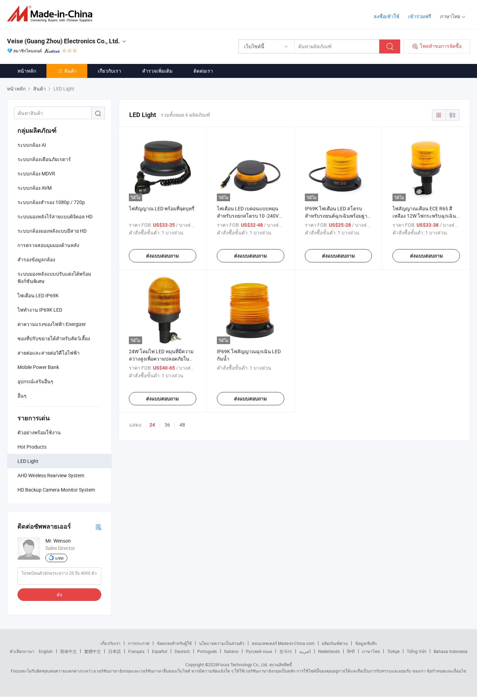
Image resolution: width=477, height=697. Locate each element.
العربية (305, 651)
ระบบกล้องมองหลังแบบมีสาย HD (52, 230)
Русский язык (259, 651)
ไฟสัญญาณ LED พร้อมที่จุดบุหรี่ (162, 208)
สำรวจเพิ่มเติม (157, 70)
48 (182, 424)
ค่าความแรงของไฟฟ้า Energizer (51, 324)
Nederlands (329, 651)
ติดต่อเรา (203, 70)
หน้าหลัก (26, 70)
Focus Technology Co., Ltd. (243, 664)
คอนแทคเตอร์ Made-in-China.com (283, 643)
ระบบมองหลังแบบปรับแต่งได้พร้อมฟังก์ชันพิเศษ (54, 277)
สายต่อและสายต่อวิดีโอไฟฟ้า (48, 352)
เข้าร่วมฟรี (419, 16)
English (46, 651)
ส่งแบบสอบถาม (162, 256)
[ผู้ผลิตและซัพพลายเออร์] (52, 14)
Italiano (231, 651)
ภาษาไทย (371, 651)
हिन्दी (351, 651)
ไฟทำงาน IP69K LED (39, 309)
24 (152, 425)
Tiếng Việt (416, 651)
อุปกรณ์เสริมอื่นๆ (35, 381)
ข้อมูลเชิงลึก (366, 643)
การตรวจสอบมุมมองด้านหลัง (48, 245)
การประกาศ (138, 643)
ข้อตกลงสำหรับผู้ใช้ (174, 643)
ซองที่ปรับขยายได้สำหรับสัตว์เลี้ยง (53, 338)
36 (167, 424)
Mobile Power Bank (38, 367)
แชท (59, 558)
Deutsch (182, 651)
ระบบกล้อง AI (31, 144)
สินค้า (70, 70)
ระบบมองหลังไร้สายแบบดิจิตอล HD (55, 216)
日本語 (114, 651)
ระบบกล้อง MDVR (36, 173)
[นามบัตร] (98, 526)
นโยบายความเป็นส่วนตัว (221, 643)
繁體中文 (92, 651)
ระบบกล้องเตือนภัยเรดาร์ (44, 159)
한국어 (285, 651)
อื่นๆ (22, 395)
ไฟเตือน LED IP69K (38, 295)
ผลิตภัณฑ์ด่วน (335, 643)
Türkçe (393, 651)
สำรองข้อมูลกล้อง (36, 259)
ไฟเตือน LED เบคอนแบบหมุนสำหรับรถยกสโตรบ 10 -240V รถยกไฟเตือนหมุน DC (248, 215)
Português (207, 651)
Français (136, 651)
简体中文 (68, 651)
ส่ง (59, 594)
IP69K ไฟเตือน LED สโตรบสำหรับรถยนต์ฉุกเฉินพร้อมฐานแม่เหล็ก (338, 215)
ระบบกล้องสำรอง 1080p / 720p (51, 202)
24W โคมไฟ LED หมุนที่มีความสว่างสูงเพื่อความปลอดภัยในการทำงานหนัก (161, 358)
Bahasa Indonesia (451, 651)
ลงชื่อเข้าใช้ (386, 16)
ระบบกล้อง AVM (34, 187)
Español (159, 651)
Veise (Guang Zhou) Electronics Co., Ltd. (63, 41)
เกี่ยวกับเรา (109, 70)
